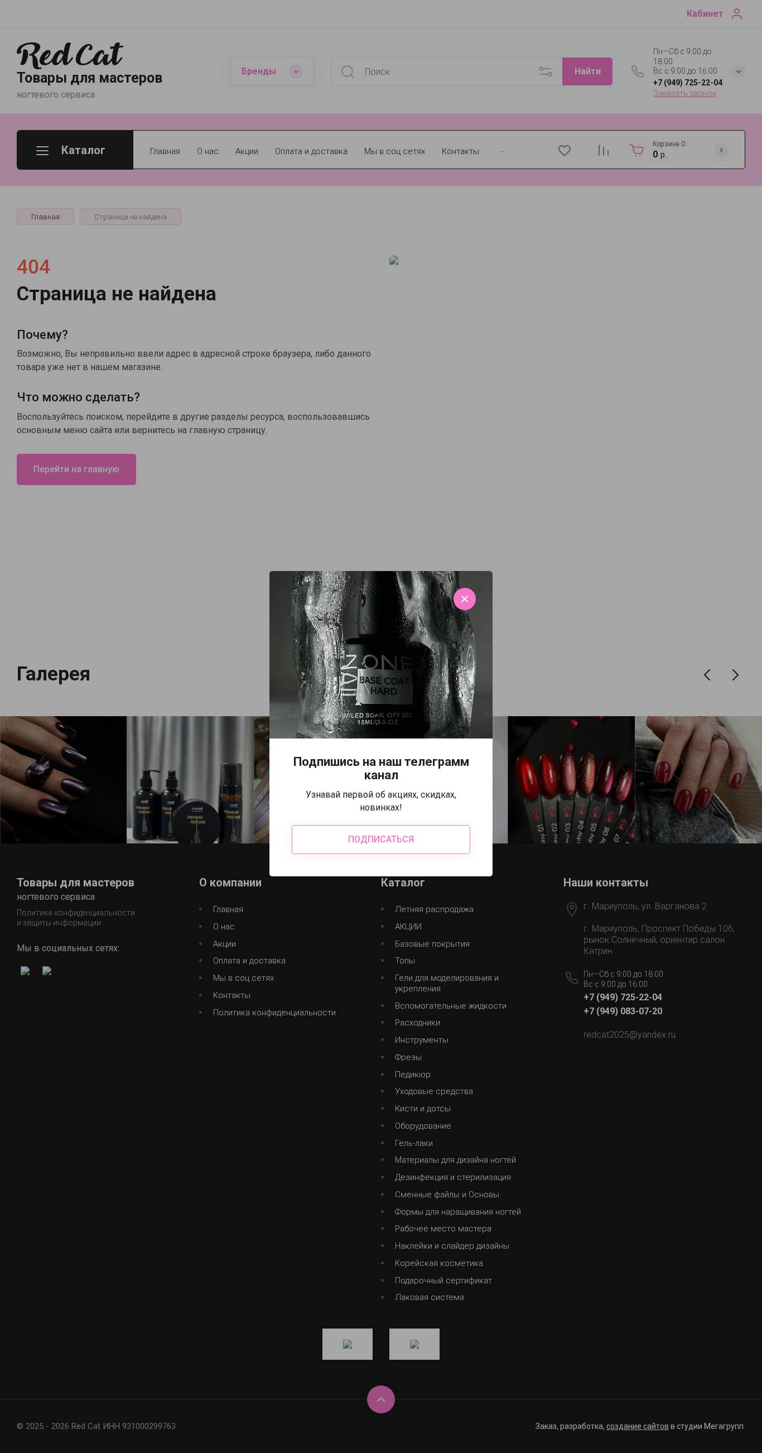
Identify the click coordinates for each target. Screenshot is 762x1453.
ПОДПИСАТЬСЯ (381, 839)
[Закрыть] (465, 599)
